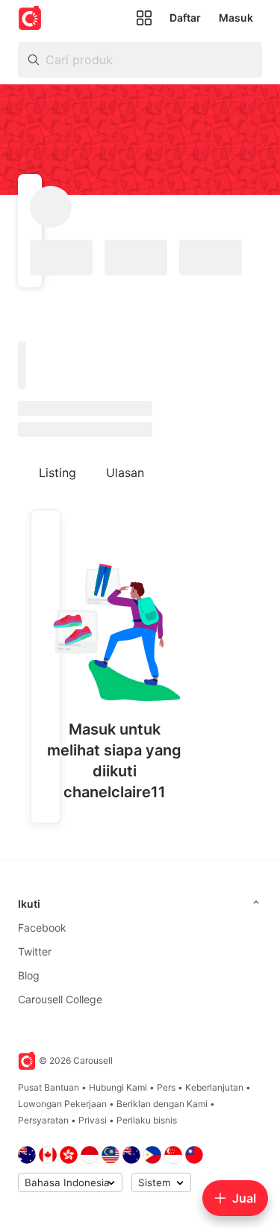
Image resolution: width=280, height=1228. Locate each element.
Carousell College (60, 999)
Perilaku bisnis (146, 1120)
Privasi (92, 1120)
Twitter (35, 951)
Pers (166, 1087)
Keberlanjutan (214, 1087)
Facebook (42, 927)
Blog (29, 975)
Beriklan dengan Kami (162, 1103)
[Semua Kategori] (144, 18)
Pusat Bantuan (48, 1087)
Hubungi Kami (118, 1087)
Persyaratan (43, 1120)
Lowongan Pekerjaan (62, 1103)
